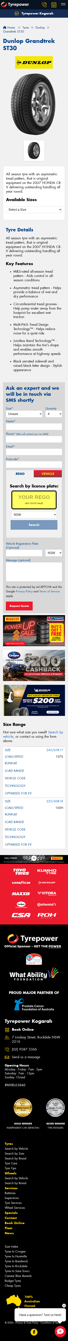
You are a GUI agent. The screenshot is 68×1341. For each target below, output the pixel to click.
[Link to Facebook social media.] (34, 1332)
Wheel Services (15, 1208)
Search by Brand (15, 1158)
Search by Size (14, 1154)
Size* (9, 408)
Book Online (15, 1223)
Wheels (10, 1173)
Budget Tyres (13, 1281)
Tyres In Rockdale (16, 1266)
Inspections (12, 1198)
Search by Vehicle (16, 1149)
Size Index (11, 1247)
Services (11, 1188)
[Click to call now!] (44, 4)
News (9, 1233)
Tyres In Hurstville (16, 1256)
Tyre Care (11, 1163)
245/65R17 (54, 750)
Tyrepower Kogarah (37, 13)
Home (10, 28)
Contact (11, 1218)
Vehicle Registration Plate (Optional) (22, 546)
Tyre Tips (10, 1168)
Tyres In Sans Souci (17, 1271)
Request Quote (19, 606)
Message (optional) (18, 560)
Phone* (27, 434)
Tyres (9, 1144)
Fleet (8, 1228)
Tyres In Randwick (16, 1261)
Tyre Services (13, 1203)
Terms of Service (49, 591)
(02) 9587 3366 (24, 1049)
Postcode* (12, 459)
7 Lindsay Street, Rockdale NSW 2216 (36, 1039)
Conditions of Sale (50, 1322)
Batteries (10, 1193)
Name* (10, 421)
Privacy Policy (24, 591)
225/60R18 (54, 801)
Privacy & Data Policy (26, 1322)
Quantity (50, 408)
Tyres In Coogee (15, 1251)
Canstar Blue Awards (18, 1276)
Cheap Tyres (13, 1286)
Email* (10, 447)
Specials (11, 1213)
